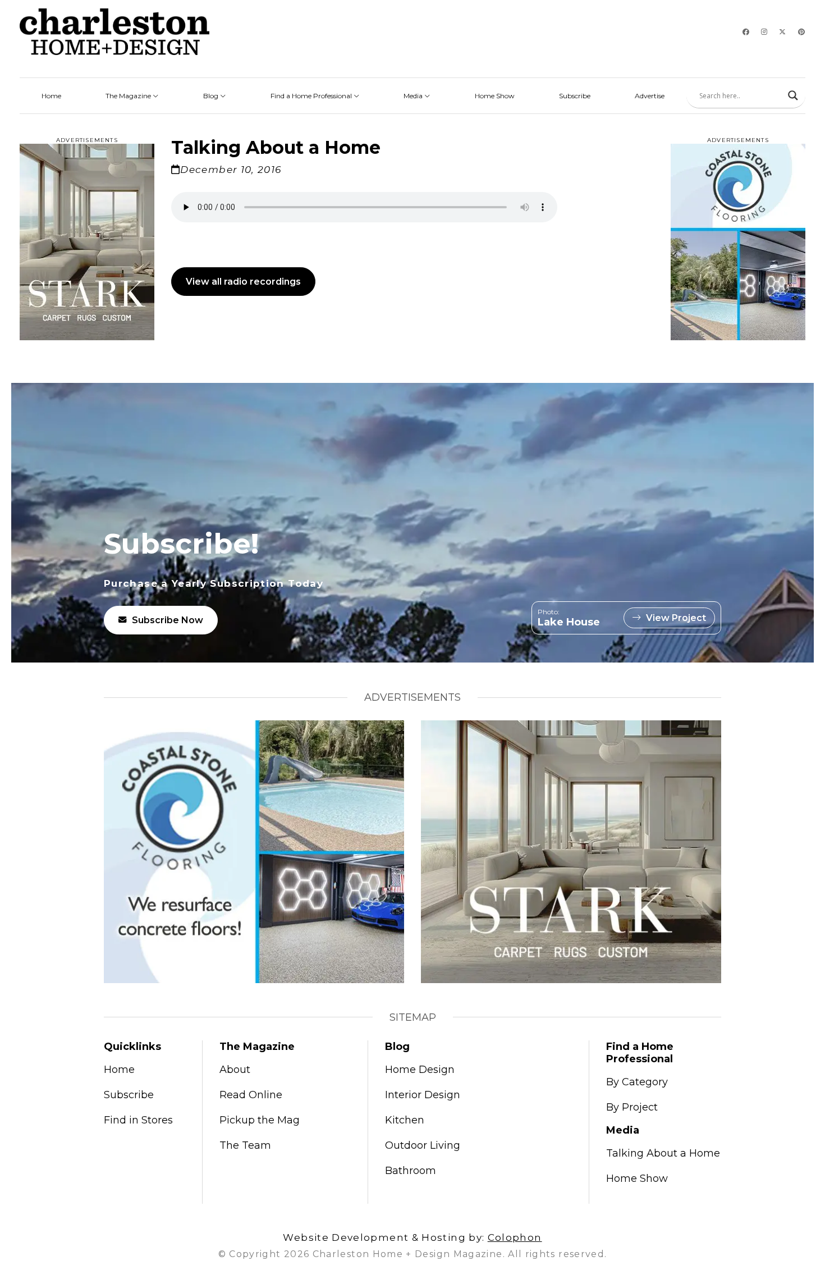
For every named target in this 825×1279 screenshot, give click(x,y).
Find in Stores (138, 1120)
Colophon (515, 1237)
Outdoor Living (422, 1145)
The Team (245, 1145)
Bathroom (410, 1170)
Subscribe (574, 96)
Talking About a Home (663, 1153)
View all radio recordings (243, 281)
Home (51, 96)
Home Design (420, 1069)
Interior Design (422, 1095)
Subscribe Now (167, 620)
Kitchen (404, 1120)
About (234, 1069)
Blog (211, 96)
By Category (637, 1082)
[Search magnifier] (793, 95)
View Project (676, 618)
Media (414, 96)
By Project (632, 1107)
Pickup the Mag (259, 1120)
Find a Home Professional (312, 96)
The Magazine (129, 96)
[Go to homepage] (114, 31)
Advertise (649, 96)
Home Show (495, 96)
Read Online (250, 1095)
